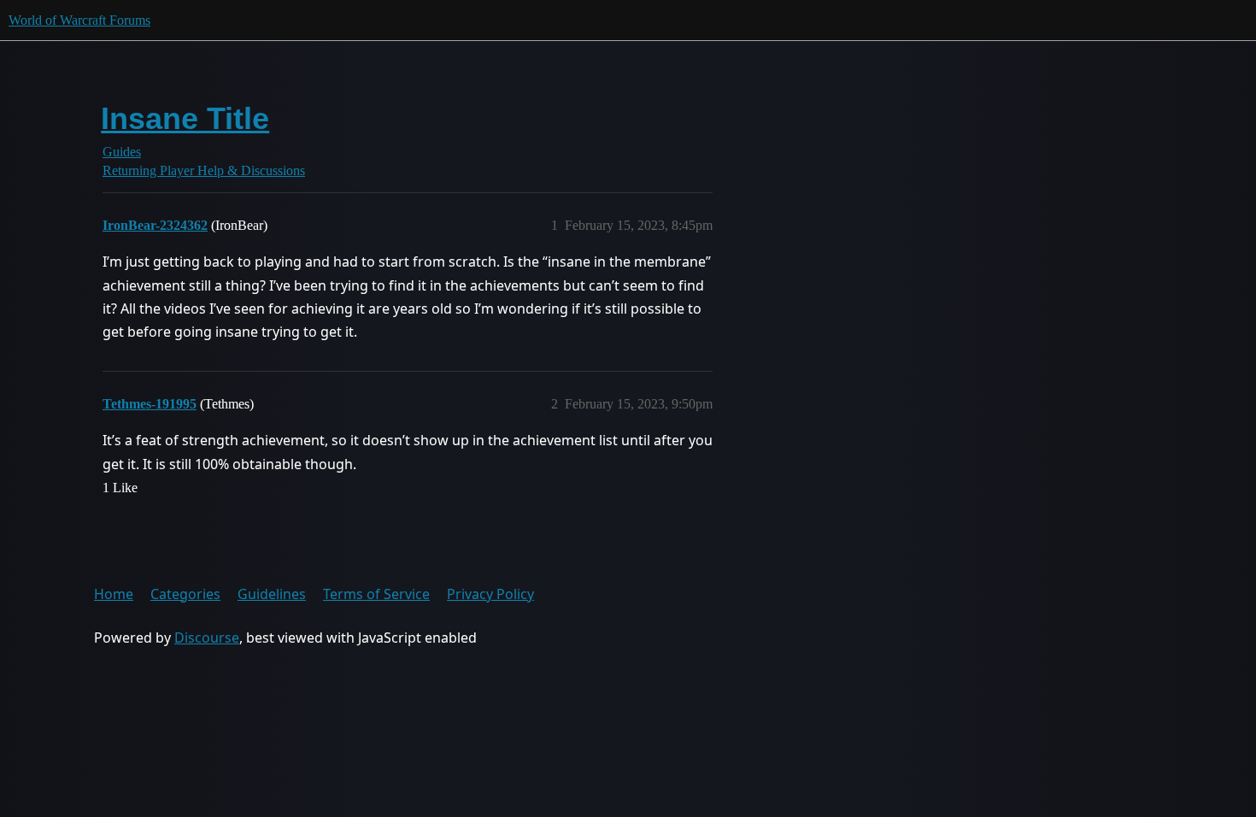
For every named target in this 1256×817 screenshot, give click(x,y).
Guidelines (272, 594)
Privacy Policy (490, 594)
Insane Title (185, 118)
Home (113, 594)
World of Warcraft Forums (79, 20)
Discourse (206, 637)
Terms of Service (376, 594)
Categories (185, 594)
